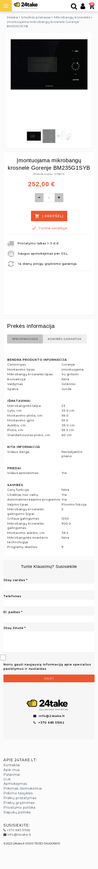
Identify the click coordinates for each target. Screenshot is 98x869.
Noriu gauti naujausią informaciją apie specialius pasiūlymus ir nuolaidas (47, 667)
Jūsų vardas (14, 580)
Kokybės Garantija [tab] (65, 339)
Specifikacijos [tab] (25, 339)
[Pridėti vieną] (59, 197)
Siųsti (49, 678)
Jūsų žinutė (13, 628)
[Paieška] (74, 7)
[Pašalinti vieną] (39, 197)
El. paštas (11, 612)
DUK (7, 779)
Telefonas (12, 596)
